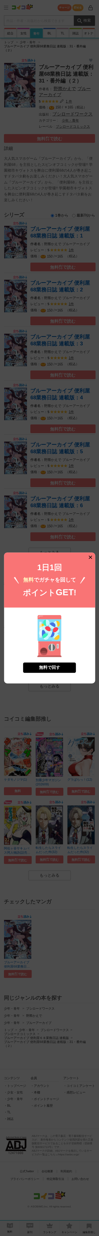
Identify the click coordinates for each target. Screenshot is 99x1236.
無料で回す (49, 667)
